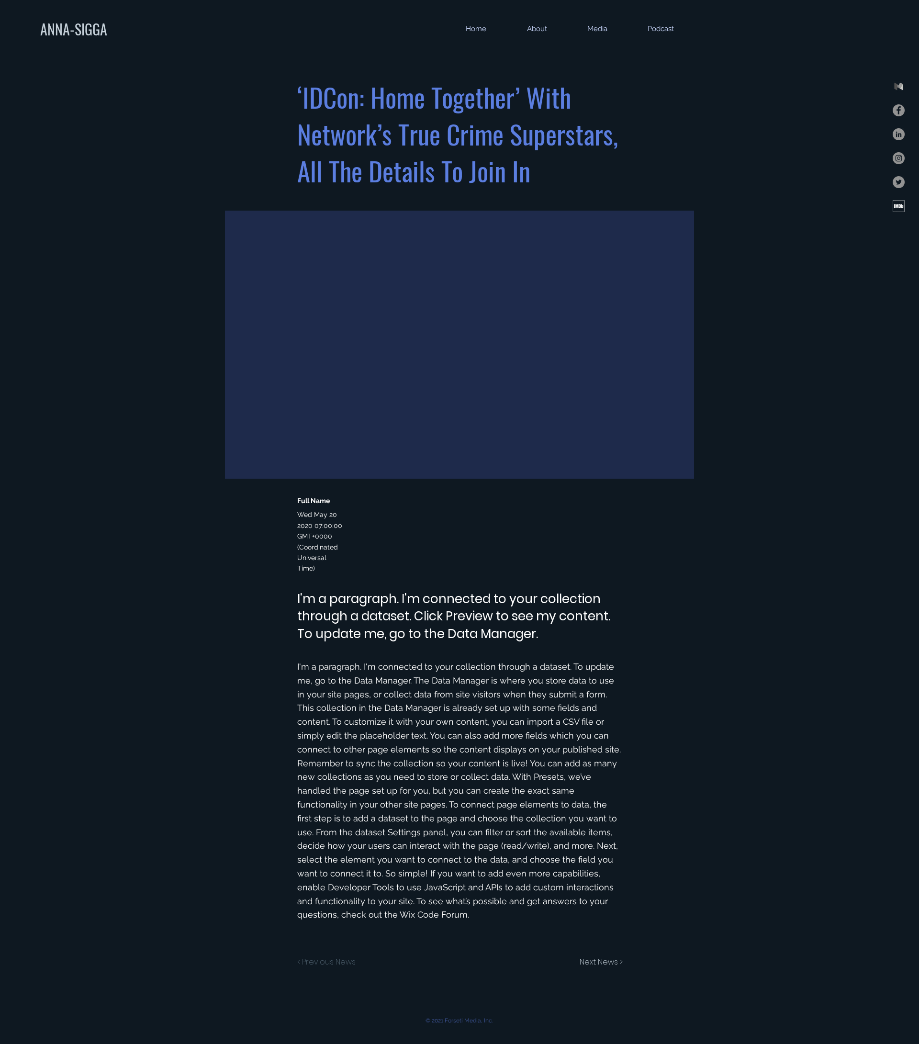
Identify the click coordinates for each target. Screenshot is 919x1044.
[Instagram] (899, 158)
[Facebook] (899, 110)
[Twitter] (899, 182)
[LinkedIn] (899, 134)
